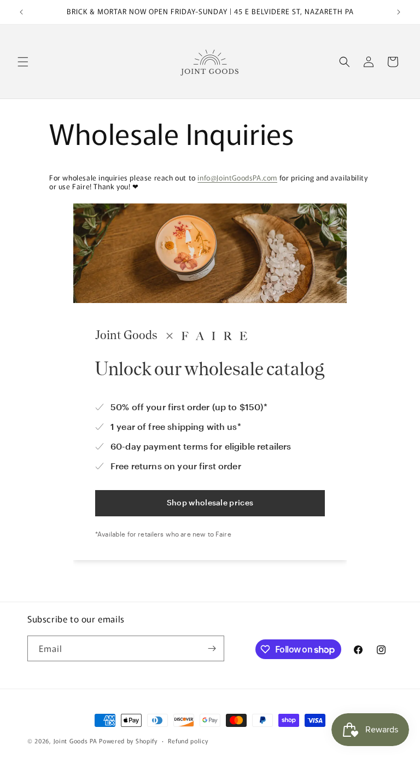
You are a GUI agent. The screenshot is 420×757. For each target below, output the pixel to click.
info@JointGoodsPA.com (237, 177)
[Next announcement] (399, 12)
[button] (23, 62)
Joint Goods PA (75, 740)
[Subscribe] (212, 648)
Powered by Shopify (128, 740)
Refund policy (188, 740)
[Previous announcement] (21, 12)
